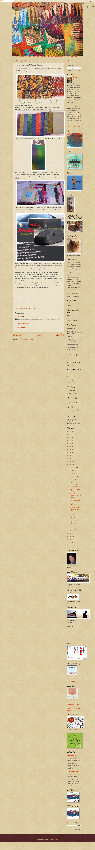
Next (76, 672)
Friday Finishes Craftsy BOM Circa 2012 (75, 495)
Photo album (43, 56)
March (72, 524)
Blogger (56, 839)
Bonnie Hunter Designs (60, 56)
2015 (70, 459)
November (74, 470)
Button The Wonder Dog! (75, 490)
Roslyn (76, 77)
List (73, 672)
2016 (70, 456)
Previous (70, 673)
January (73, 530)
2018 (70, 449)
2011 (70, 536)
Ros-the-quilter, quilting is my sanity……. (40, 6)
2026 (70, 431)
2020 (70, 443)
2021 (70, 440)
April (72, 521)
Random (74, 673)
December (73, 467)
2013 (70, 465)
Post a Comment (21, 327)
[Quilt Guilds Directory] (73, 704)
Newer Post (17, 335)
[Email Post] (34, 308)
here (38, 179)
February (73, 527)
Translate (78, 70)
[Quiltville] (74, 681)
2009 (70, 543)
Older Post (60, 335)
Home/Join (69, 672)
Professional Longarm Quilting (25, 56)
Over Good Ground (73, 755)
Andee (20, 316)
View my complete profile (73, 126)
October (73, 473)
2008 (70, 546)
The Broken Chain (75, 500)
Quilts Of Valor (50, 56)
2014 (70, 462)
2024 (70, 434)
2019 (70, 446)
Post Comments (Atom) (26, 339)
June (72, 515)
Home (16, 56)
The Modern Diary (73, 771)
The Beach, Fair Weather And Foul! (75, 485)
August (73, 479)
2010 (70, 540)
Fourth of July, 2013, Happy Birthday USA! (75, 509)
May (72, 518)
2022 (70, 437)
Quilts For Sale (36, 56)
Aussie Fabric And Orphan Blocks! (75, 504)
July (72, 482)
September (74, 476)
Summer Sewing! (72, 773)
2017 (70, 453)
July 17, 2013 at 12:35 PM (24, 323)
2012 (70, 534)
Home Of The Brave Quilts (72, 56)
